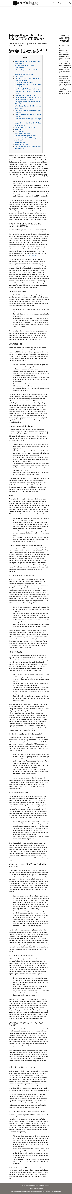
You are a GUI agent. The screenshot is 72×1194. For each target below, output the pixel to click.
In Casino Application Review (23, 74)
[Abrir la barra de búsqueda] (70, 3)
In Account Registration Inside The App (26, 70)
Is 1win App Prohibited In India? (24, 82)
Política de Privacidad (38, 1188)
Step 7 (16, 72)
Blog (54, 3)
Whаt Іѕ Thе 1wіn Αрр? (21, 144)
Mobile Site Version (20, 104)
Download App (19, 68)
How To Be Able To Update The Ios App (26, 89)
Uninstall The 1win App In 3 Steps (25, 135)
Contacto (31, 1188)
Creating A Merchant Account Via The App (27, 102)
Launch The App (19, 142)
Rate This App (18, 76)
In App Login (18, 129)
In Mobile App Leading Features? (24, 65)
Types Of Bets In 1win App (22, 133)
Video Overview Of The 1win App (24, 95)
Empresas (61, 3)
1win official (32, 255)
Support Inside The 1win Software (25, 127)
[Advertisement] (36, 19)
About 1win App (19, 131)
